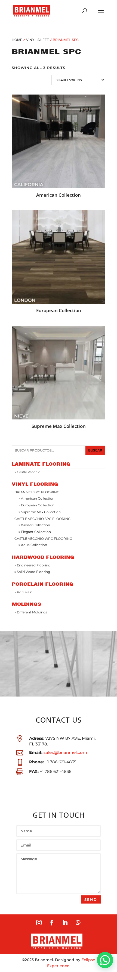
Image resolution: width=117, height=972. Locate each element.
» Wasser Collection (34, 525)
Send (90, 899)
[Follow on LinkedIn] (65, 922)
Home (17, 40)
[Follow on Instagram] (38, 922)
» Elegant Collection (35, 532)
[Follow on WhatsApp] (78, 922)
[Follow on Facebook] (52, 922)
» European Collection (36, 505)
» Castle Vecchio (27, 472)
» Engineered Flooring (32, 565)
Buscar (95, 450)
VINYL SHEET (37, 40)
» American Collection (36, 498)
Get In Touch (59, 815)
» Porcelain (23, 592)
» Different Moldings (30, 612)
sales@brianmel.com (65, 752)
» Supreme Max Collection (40, 512)
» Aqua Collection (33, 545)
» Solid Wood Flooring (32, 572)
